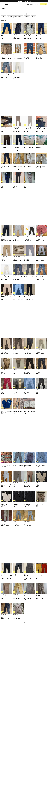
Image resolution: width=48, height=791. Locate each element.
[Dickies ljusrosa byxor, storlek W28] (18, 608)
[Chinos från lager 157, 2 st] (18, 383)
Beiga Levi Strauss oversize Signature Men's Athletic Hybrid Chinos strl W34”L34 (6, 258)
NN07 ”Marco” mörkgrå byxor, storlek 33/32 (29, 575)
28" (13, 127)
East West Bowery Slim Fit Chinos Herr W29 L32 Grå (29, 276)
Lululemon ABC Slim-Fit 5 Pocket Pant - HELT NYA (29, 35)
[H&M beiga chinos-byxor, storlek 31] (18, 158)
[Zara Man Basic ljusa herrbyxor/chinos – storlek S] (18, 289)
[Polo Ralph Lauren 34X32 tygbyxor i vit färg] (6, 289)
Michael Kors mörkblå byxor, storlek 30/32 (40, 128)
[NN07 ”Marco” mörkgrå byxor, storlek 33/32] (29, 568)
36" (2, 275)
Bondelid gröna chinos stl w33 (6, 74)
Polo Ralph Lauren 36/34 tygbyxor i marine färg (18, 276)
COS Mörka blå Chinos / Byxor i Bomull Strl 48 (18, 575)
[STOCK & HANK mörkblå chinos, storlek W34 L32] (18, 140)
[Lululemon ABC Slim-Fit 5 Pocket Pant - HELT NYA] (29, 28)
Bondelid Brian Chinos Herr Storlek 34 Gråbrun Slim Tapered (18, 465)
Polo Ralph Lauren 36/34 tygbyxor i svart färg (18, 351)
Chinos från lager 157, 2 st (18, 391)
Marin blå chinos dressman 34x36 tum (28, 465)
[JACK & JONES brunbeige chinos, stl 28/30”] (18, 121)
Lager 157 (16, 389)
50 (13, 236)
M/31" (25, 349)
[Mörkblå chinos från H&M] (6, 568)
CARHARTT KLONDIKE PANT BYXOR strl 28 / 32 (29, 238)
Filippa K (16, 482)
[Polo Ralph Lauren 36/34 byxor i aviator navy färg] (41, 363)
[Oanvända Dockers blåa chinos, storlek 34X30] (6, 403)
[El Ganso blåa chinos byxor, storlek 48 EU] (6, 28)
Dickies (4, 127)
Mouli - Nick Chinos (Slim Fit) (29, 351)
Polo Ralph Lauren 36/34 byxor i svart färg (29, 371)
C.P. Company (17, 236)
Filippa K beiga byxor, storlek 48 (17, 484)
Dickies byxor (15, 595)
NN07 (16, 183)
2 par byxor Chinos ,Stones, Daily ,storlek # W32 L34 (41, 575)
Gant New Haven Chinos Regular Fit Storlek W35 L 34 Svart (41, 391)
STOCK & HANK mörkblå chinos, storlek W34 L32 (18, 147)
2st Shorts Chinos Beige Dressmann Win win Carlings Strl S (29, 411)
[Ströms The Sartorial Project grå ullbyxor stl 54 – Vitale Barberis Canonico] (29, 588)
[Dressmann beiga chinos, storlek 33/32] (18, 403)
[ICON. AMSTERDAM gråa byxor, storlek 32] (29, 250)
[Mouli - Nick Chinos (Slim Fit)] (29, 343)
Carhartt (28, 236)
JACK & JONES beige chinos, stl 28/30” (28, 128)
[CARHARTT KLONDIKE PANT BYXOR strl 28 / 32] (29, 230)
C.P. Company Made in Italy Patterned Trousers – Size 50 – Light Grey (18, 238)
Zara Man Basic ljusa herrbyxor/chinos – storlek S (17, 296)
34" (36, 34)
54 (1, 594)
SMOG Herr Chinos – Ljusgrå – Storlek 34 (28, 391)
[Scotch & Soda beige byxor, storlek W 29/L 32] (41, 158)
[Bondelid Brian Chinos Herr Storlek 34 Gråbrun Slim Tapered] (18, 457)
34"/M (14, 369)
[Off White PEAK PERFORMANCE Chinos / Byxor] (6, 496)
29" (25, 295)
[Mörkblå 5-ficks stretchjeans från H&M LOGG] (6, 230)
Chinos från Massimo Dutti (5, 616)
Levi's (6, 256)
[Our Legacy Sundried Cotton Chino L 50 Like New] (41, 230)
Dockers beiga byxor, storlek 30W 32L (28, 523)
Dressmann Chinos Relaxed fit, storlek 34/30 (18, 371)
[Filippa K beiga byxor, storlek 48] (18, 476)
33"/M (37, 349)
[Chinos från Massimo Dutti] (6, 608)
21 (28, 622)
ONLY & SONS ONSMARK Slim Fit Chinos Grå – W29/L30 (41, 465)
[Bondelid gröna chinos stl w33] (6, 67)
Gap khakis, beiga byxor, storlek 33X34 (41, 595)
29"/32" (25, 275)
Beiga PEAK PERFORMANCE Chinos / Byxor (41, 484)
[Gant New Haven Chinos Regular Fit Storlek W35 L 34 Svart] (41, 383)
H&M (4, 236)
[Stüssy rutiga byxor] (18, 28)
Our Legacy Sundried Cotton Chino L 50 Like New (41, 238)
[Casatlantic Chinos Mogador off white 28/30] (29, 158)
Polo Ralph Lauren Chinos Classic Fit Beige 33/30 (41, 351)
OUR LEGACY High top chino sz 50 (29, 484)
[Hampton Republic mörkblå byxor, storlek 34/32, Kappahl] (41, 28)
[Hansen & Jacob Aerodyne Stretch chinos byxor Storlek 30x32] (41, 140)
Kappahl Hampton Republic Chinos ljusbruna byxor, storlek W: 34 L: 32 (41, 56)
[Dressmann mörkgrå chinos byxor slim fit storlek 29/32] (29, 289)
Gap (39, 594)
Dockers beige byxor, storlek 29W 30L (17, 523)
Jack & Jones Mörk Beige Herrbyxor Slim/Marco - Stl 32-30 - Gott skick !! (29, 185)
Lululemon (29, 34)
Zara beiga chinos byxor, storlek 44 (18, 74)
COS (15, 574)
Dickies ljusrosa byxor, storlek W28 (17, 616)
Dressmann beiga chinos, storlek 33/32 (18, 411)
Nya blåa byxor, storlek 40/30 (29, 56)
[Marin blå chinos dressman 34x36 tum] (29, 457)
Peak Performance (18, 256)
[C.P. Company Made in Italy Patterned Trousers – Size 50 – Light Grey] (18, 230)
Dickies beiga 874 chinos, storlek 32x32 (6, 523)
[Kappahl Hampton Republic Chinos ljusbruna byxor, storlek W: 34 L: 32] (41, 48)
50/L (37, 236)
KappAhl (39, 34)
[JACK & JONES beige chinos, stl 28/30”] (29, 121)
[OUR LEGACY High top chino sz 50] (29, 476)
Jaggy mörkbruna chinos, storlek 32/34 (6, 147)
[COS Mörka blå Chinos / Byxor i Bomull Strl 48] (18, 568)
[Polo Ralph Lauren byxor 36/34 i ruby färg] (6, 383)
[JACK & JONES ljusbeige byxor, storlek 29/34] (6, 476)
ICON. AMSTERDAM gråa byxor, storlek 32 (29, 258)
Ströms (4, 594)
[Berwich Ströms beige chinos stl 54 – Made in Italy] (6, 588)
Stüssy (15, 34)
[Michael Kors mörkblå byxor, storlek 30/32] (41, 121)
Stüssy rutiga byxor (17, 35)
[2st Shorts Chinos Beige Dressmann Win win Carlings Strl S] (29, 403)
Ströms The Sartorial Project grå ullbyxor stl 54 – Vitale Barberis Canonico (29, 595)
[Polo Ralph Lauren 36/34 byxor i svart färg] (29, 363)
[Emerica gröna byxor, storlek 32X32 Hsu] (6, 457)
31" (13, 256)
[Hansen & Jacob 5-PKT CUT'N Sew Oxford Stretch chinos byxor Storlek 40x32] (29, 140)
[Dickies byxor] (18, 588)
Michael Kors (40, 127)
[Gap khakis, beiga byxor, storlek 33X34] (41, 588)
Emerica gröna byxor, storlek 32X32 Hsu (5, 465)
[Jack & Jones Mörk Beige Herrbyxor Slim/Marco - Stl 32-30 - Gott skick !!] (29, 177)
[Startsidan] (7, 4)
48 (1, 34)
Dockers (5, 275)
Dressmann (29, 295)
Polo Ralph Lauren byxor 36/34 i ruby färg (6, 391)
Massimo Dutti (6, 614)
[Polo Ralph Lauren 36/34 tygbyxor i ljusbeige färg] (6, 343)
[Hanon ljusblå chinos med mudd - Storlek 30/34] (18, 48)
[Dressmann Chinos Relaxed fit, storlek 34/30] (18, 363)
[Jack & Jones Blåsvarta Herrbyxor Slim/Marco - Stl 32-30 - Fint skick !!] (6, 177)
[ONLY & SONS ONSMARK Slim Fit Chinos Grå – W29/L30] (41, 457)
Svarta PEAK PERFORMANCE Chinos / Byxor (18, 504)
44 (13, 73)
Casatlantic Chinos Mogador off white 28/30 (29, 166)
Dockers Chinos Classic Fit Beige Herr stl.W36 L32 (6, 276)
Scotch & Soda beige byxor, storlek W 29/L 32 (41, 166)
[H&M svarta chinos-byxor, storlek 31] (6, 158)
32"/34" (2, 256)
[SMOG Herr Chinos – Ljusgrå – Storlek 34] (29, 383)
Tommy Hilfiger (41, 275)
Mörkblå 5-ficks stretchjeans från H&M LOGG (6, 238)
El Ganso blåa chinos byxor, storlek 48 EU (5, 35)
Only (39, 463)
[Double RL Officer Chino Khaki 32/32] (41, 496)
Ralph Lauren (17, 275)
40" (25, 54)
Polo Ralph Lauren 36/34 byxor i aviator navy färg (41, 371)
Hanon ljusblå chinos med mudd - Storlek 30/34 (18, 56)
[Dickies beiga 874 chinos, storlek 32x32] (6, 515)
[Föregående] (16, 622)
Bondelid (5, 73)
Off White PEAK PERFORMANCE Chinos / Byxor (6, 504)
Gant (41, 389)
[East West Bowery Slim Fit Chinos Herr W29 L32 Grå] (29, 269)
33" (2, 73)
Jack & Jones (5, 54)
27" (1, 54)
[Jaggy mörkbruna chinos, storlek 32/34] (6, 140)
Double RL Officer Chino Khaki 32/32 (41, 504)
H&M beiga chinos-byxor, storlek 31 (18, 166)
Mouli (29, 349)
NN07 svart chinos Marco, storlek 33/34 (17, 185)
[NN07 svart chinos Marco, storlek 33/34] (18, 177)
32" (2, 146)
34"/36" (37, 389)
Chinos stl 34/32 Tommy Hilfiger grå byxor (41, 276)
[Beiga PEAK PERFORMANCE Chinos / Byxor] (41, 476)
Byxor (4, 10)
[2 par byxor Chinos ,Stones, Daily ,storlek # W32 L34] (41, 568)
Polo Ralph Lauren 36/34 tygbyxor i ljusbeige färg (6, 351)
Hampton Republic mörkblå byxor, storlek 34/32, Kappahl (40, 35)
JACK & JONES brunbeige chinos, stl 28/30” (17, 128)
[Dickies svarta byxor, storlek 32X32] (6, 121)
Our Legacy (41, 236)
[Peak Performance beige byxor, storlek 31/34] (18, 250)
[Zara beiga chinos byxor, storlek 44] (18, 67)
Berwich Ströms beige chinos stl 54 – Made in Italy (6, 595)
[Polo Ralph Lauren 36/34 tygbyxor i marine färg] (18, 269)
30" (36, 127)
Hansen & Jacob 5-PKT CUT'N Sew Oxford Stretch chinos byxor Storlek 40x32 (29, 147)
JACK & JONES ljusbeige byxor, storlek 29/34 (6, 484)
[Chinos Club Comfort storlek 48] (41, 250)
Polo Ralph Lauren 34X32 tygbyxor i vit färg (6, 296)
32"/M (25, 34)
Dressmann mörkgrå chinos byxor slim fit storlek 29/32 (28, 296)
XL (24, 463)
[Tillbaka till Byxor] (2, 11)
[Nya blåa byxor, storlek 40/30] (29, 48)
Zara (15, 73)
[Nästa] (32, 622)
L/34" (37, 54)
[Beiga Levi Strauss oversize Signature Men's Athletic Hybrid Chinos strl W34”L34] (6, 250)
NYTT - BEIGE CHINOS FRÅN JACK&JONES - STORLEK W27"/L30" (6, 56)
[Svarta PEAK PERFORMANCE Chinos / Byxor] (18, 496)
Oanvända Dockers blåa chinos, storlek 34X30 (6, 411)
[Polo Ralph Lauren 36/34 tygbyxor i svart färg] (18, 343)
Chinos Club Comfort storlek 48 (40, 258)
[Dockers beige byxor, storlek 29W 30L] (18, 515)
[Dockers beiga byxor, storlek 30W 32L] (29, 515)
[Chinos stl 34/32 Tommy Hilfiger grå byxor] (41, 269)
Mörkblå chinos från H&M (6, 575)
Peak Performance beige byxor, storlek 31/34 (18, 258)
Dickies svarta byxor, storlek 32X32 (5, 128)
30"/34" (14, 54)
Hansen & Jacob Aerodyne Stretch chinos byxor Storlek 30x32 (41, 147)
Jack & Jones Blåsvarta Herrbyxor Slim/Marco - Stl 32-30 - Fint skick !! (6, 185)
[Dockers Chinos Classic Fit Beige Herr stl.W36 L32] (6, 269)
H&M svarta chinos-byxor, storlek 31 (5, 166)
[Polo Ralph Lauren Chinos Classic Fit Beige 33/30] (41, 343)
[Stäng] (47, 1)
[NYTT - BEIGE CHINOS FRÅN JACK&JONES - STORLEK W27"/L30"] (6, 48)
